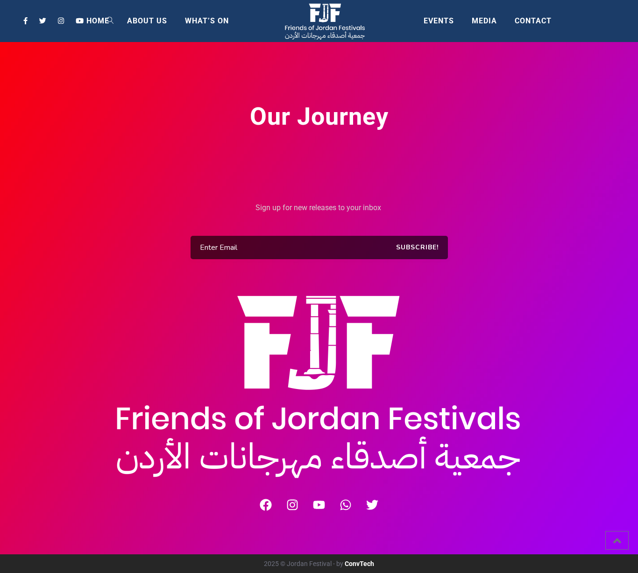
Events (439, 20)
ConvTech (359, 563)
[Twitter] (372, 505)
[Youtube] (319, 505)
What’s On (207, 20)
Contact (533, 20)
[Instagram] (292, 505)
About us (147, 20)
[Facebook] (266, 505)
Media (484, 20)
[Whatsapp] (345, 505)
